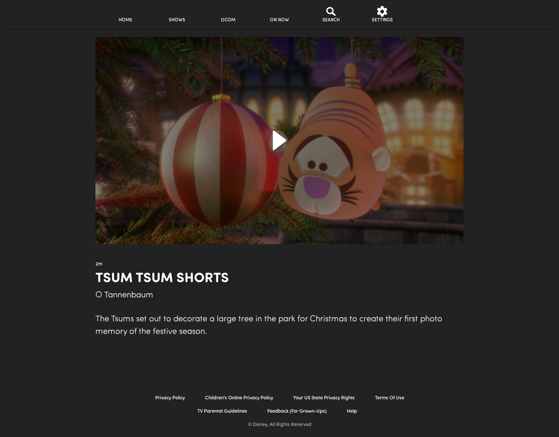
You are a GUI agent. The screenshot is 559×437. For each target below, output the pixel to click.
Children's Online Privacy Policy (239, 398)
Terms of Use (389, 398)
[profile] (433, 14)
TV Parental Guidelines (222, 411)
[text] (98, 264)
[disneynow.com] (32, 13)
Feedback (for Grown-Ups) (297, 411)
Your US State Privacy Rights (324, 398)
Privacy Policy (170, 398)
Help (352, 411)
